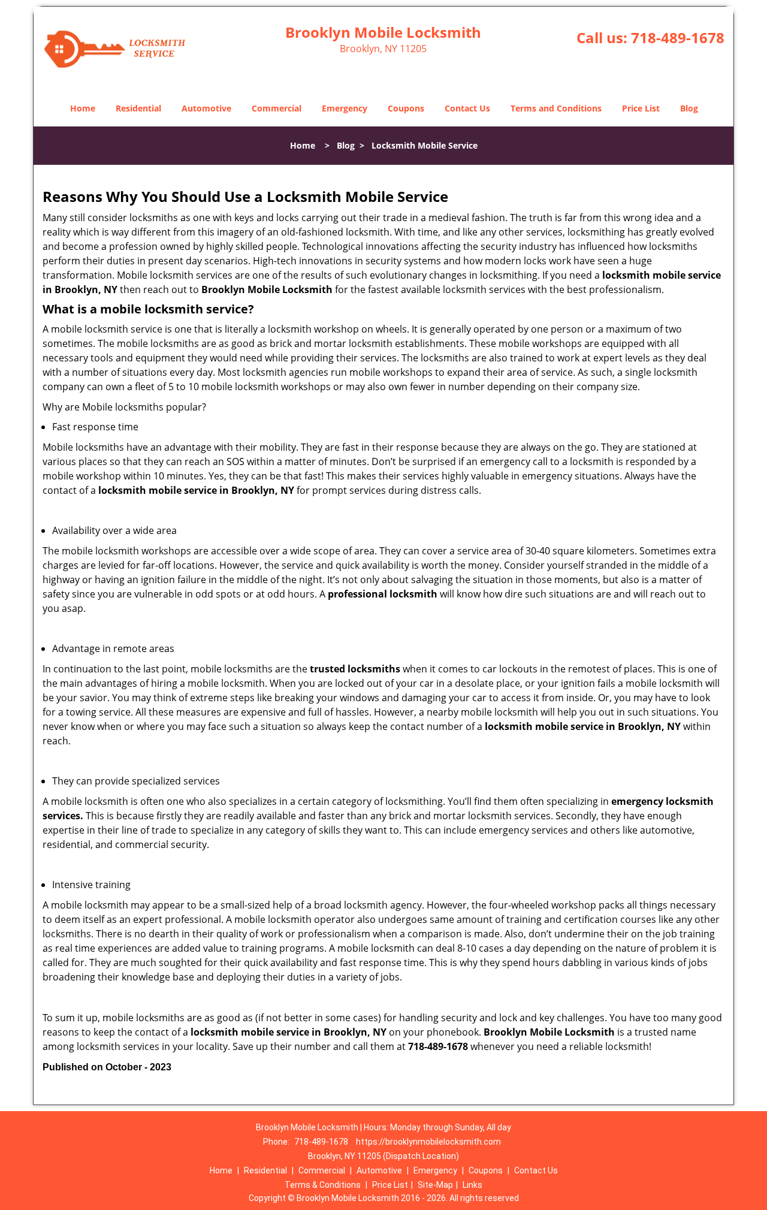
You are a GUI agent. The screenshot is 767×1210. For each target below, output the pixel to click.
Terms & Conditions (323, 1185)
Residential (138, 108)
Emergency (344, 108)
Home (82, 108)
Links (472, 1185)
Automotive (206, 108)
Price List (641, 108)
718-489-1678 (677, 37)
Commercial (276, 108)
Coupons (406, 108)
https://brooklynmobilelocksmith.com (428, 1141)
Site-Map (435, 1185)
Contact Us (467, 108)
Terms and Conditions (556, 108)
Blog (689, 108)
